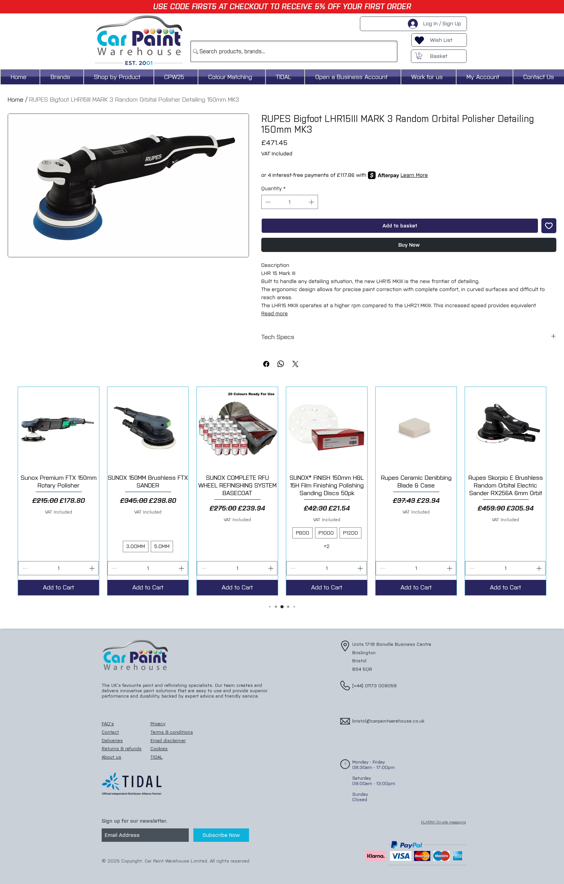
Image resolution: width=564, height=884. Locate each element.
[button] (419, 56)
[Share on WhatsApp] (280, 364)
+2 (327, 546)
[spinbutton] (289, 202)
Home (15, 99)
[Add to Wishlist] (548, 225)
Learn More (414, 175)
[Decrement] (267, 202)
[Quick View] (58, 427)
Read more (274, 313)
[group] (282, 491)
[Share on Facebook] (266, 364)
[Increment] (312, 202)
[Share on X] (295, 364)
